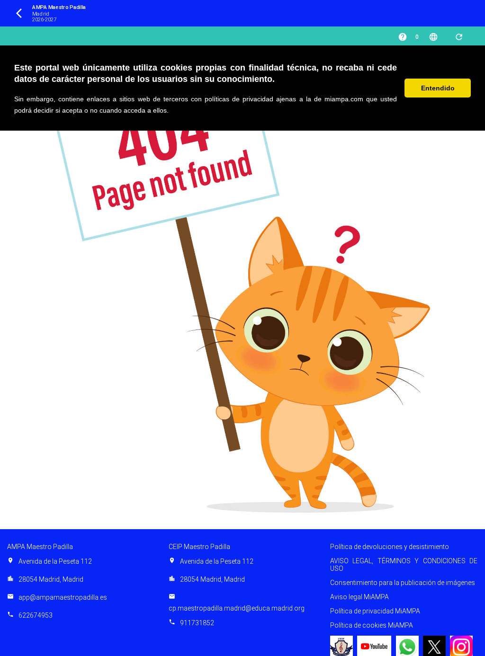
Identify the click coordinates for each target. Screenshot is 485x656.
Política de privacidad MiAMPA (375, 611)
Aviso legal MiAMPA (359, 597)
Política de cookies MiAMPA (371, 625)
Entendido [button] (438, 88)
